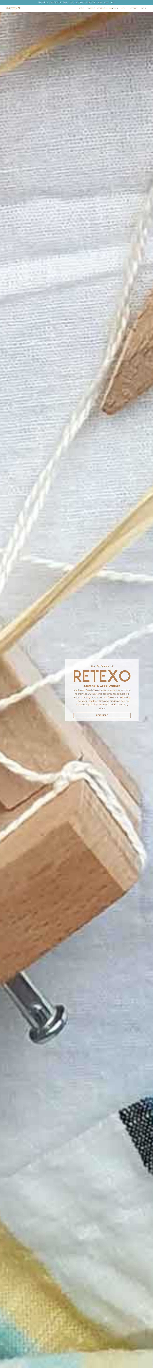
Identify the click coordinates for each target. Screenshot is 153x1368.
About (81, 8)
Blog (123, 8)
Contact (133, 8)
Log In (143, 8)
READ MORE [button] (102, 715)
